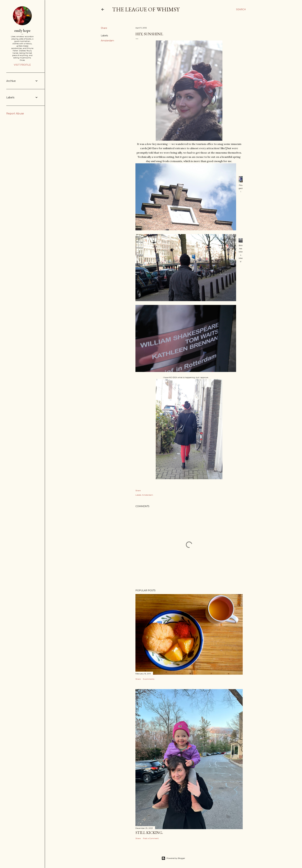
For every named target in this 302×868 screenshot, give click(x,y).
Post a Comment (151, 838)
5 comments (148, 679)
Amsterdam (107, 40)
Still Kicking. (149, 832)
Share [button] (104, 28)
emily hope (22, 30)
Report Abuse (15, 113)
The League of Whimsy (145, 9)
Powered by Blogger (176, 858)
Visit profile (22, 64)
